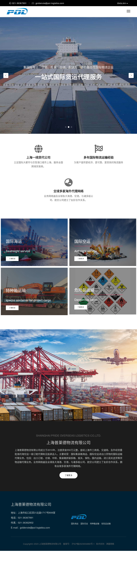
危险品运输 (106, 523)
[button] (65, 127)
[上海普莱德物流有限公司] (17, 11)
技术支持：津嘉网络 (105, 543)
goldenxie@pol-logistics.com (49, 3)
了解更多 (12, 259)
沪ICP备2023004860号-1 (83, 543)
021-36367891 (19, 3)
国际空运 (84, 523)
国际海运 (74, 523)
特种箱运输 (94, 523)
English (121, 3)
